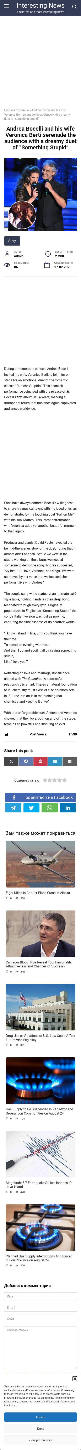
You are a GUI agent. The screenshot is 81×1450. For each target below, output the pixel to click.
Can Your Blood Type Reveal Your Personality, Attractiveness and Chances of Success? (39, 964)
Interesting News (41, 5)
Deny (40, 1429)
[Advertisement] (40, 323)
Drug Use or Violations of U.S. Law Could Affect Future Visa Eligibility (40, 1038)
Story (12, 241)
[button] (75, 1378)
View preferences (40, 1440)
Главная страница (16, 110)
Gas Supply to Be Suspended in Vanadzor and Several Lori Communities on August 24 (39, 1111)
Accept (40, 1417)
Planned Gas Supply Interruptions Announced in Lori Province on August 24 (39, 1258)
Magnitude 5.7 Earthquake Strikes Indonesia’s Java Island (39, 1185)
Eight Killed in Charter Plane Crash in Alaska (38, 893)
